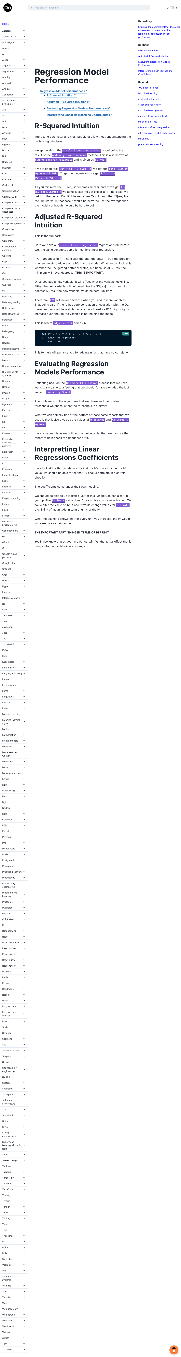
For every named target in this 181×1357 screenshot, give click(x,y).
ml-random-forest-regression (154, 127)
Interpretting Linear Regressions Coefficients (77, 115)
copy (126, 334)
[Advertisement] (83, 39)
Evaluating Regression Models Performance (77, 108)
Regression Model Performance (62, 91)
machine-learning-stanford (152, 116)
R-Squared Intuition (60, 95)
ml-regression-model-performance (156, 133)
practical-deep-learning (150, 144)
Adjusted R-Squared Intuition (66, 102)
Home (5, 23)
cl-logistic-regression (149, 104)
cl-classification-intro (149, 99)
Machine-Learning (147, 93)
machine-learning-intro (150, 110)
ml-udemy (143, 138)
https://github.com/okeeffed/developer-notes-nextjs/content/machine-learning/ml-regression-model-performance (159, 32)
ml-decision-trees (147, 121)
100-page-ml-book (148, 87)
